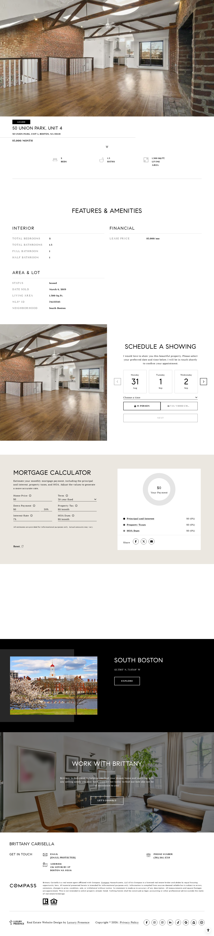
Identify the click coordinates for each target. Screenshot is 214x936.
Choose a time (131, 397)
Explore (127, 681)
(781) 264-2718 (162, 857)
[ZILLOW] (194, 922)
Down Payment (22, 505)
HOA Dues (64, 515)
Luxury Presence (78, 922)
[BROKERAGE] (202, 922)
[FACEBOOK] (147, 922)
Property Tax (66, 505)
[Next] (203, 381)
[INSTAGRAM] (154, 922)
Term (61, 495)
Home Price (20, 495)
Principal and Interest (140, 519)
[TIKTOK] (178, 922)
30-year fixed (65, 499)
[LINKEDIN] (170, 922)
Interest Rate (21, 515)
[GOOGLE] (186, 922)
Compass (105, 882)
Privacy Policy (129, 922)
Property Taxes (136, 525)
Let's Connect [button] (107, 800)
